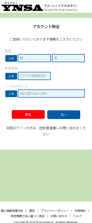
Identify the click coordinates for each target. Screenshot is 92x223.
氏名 (8, 50)
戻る (28, 114)
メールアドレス (16, 86)
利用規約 (80, 210)
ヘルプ (77, 216)
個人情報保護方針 (12, 210)
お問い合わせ (58, 216)
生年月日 (11, 68)
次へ (64, 114)
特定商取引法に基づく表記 (27, 216)
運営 (32, 210)
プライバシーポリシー (55, 210)
